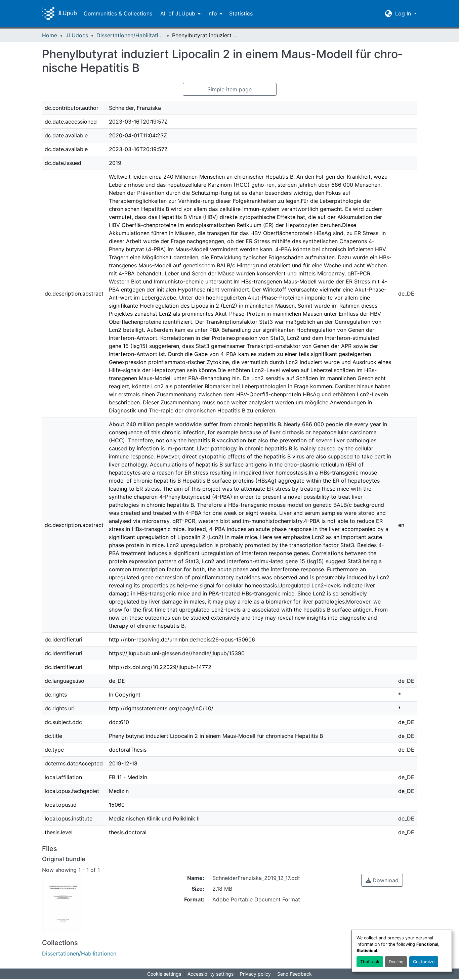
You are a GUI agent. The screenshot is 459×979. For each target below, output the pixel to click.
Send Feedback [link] (294, 974)
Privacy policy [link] (255, 974)
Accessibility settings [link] (210, 974)
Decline (396, 961)
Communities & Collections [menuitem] (118, 13)
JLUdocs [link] (77, 35)
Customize (423, 961)
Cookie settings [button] (164, 974)
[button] (59, 13)
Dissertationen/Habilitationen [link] (130, 35)
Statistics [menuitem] (241, 13)
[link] (382, 880)
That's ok (369, 961)
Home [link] (49, 35)
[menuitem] (180, 13)
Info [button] (212, 13)
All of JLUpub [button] (177, 13)
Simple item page (229, 89)
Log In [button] (404, 13)
